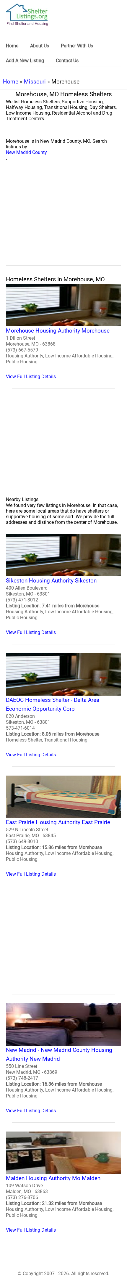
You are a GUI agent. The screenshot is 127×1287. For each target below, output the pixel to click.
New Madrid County (26, 152)
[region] (63, 219)
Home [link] (12, 46)
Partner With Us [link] (77, 46)
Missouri (35, 81)
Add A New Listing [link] (25, 60)
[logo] (27, 15)
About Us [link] (39, 46)
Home (10, 81)
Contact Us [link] (67, 60)
